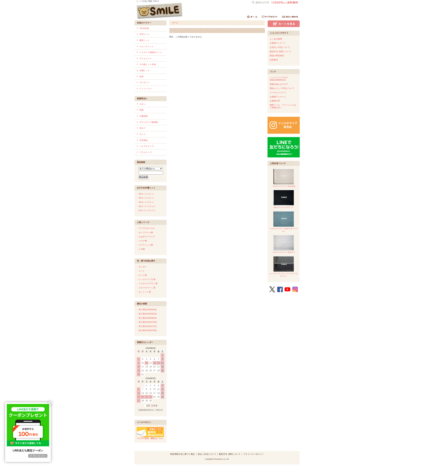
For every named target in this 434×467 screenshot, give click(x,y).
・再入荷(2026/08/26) (147, 309)
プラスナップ (146, 152)
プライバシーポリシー (253, 454)
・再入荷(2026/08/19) (147, 314)
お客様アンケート (278, 43)
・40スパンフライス (146, 210)
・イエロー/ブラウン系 (147, 283)
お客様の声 (275, 101)
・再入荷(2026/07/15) (147, 326)
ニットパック (146, 88)
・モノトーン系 (144, 292)
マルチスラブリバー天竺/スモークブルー (284, 230)
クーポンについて (278, 92)
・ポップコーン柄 (145, 232)
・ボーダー (142, 267)
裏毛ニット (145, 40)
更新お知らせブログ (279, 84)
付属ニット (145, 70)
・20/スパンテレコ (145, 194)
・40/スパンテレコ (145, 202)
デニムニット (146, 58)
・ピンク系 (142, 275)
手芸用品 (144, 140)
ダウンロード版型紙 (149, 122)
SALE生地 (144, 28)
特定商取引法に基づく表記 (182, 454)
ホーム (175, 23)
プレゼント (145, 82)
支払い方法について (207, 454)
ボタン (143, 104)
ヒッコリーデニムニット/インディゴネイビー (284, 275)
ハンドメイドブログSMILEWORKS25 (279, 78)
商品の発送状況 (277, 55)
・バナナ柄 (142, 241)
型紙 (142, 110)
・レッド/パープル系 (146, 279)
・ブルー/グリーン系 (146, 288)
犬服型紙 (144, 116)
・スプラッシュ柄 (145, 245)
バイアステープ (147, 146)
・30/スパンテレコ (145, 198)
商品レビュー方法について (282, 88)
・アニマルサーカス (146, 228)
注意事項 (274, 60)
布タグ (143, 128)
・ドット (141, 271)
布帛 (142, 76)
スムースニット (147, 46)
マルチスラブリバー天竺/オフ (283, 252)
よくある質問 (276, 39)
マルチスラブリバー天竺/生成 (283, 186)
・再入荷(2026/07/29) (147, 322)
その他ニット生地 (148, 64)
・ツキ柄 (141, 249)
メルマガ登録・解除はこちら (150, 438)
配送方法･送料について (280, 51)
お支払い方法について (280, 47)
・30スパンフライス (146, 206)
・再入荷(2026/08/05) (147, 318)
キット (143, 134)
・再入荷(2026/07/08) (147, 330)
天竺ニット (145, 34)
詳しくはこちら (39, 456)
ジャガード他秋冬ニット (151, 52)
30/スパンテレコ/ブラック (284, 207)
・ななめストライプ (146, 236)
